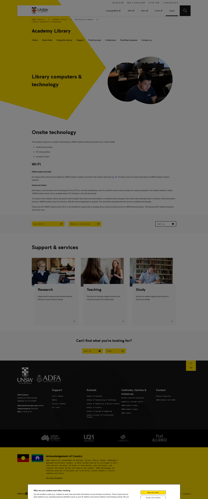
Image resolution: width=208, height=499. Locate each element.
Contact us (147, 40)
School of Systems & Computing (99, 411)
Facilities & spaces (84, 19)
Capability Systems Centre (132, 402)
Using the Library (64, 40)
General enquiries (163, 396)
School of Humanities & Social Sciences (103, 404)
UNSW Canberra (38, 19)
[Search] (185, 10)
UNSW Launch (126, 413)
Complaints (187, 494)
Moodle (54, 400)
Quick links (47, 40)
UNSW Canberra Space (129, 409)
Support (80, 40)
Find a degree (57, 396)
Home (35, 40)
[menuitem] (113, 10)
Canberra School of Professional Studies (100, 416)
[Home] (40, 10)
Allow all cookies (153, 492)
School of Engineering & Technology (101, 400)
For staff (56, 407)
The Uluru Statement (54, 478)
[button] (92, 351)
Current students (59, 404)
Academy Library (59, 19)
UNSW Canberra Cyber (129, 405)
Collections (110, 40)
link (115, 177)
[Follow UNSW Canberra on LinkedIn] (26, 493)
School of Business (94, 396)
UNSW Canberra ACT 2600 (165, 400)
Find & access (94, 40)
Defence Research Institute (132, 398)
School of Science (94, 407)
